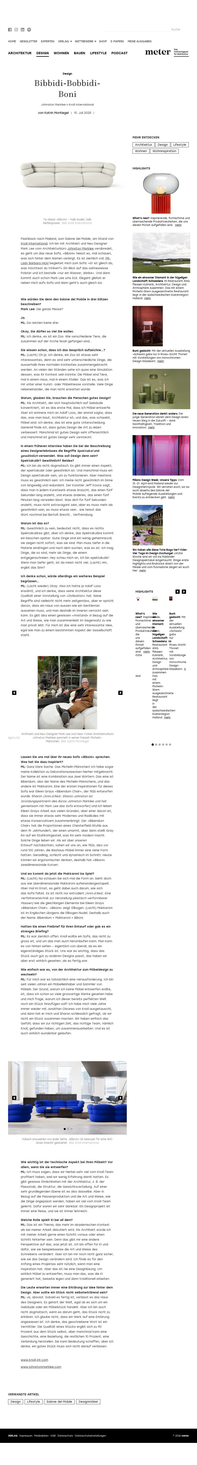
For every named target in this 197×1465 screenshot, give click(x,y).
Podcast (119, 53)
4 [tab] (163, 745)
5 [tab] (167, 745)
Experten (47, 41)
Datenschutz (65, 1436)
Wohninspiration (164, 151)
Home (12, 41)
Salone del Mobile (59, 1401)
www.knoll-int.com (34, 1360)
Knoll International (34, 243)
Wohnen (61, 53)
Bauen (79, 53)
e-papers (117, 41)
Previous (14, 693)
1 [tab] (65, 725)
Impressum (25, 1436)
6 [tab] (170, 745)
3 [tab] (71, 725)
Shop (103, 41)
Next (120, 693)
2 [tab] (68, 725)
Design (42, 53)
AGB (53, 1436)
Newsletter (28, 41)
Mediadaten (41, 1436)
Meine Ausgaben (139, 41)
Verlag (13, 1436)
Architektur (20, 53)
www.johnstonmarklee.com (41, 1367)
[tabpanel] (67, 692)
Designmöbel (88, 1401)
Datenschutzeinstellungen (90, 1436)
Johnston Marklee (80, 248)
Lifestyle (98, 53)
